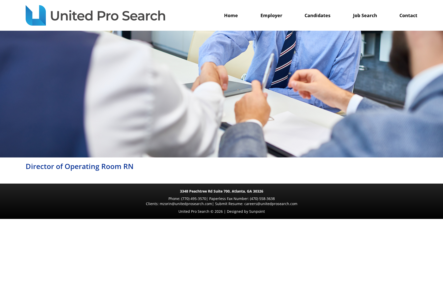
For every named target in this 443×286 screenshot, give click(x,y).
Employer (271, 15)
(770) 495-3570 (193, 198)
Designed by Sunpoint (246, 211)
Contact (408, 15)
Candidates (317, 15)
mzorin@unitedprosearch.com (186, 203)
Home (231, 15)
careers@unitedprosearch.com (270, 203)
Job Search (365, 15)
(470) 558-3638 (262, 198)
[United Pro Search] (95, 15)
